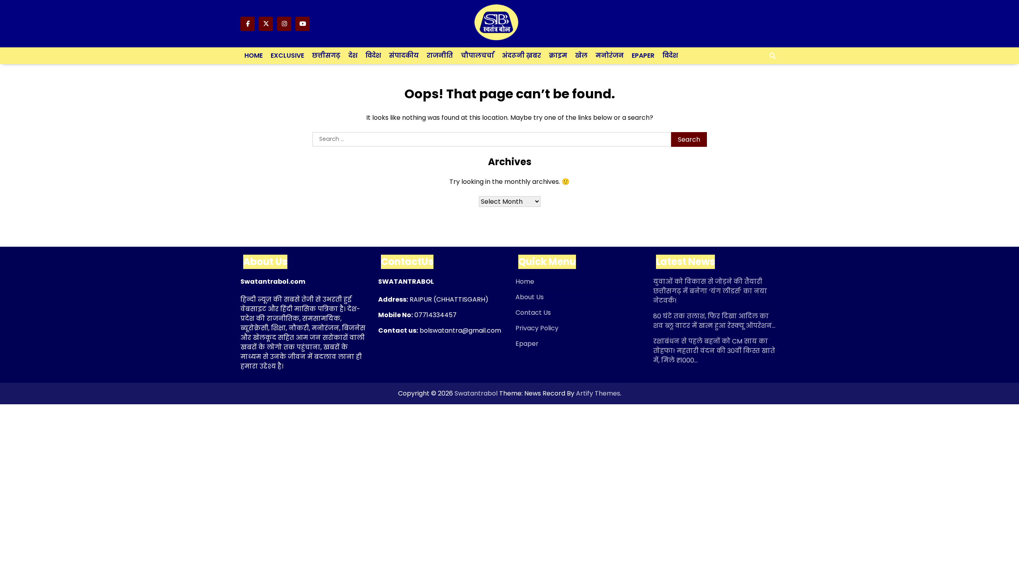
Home (253, 55)
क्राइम (558, 55)
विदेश (373, 55)
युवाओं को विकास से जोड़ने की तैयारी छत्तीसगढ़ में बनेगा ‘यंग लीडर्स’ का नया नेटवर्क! (710, 291)
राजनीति (440, 55)
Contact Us (533, 312)
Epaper (643, 55)
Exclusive (287, 55)
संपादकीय (404, 55)
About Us (529, 297)
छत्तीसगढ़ (326, 55)
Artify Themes (598, 393)
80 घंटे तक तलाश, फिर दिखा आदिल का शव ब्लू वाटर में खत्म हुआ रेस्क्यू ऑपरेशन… (714, 321)
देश (352, 55)
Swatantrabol (476, 393)
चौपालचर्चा (477, 55)
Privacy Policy (536, 328)
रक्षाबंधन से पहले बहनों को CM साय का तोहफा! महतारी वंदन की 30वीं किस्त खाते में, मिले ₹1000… (714, 351)
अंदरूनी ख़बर (521, 55)
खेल (581, 55)
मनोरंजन (609, 55)
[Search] (773, 56)
